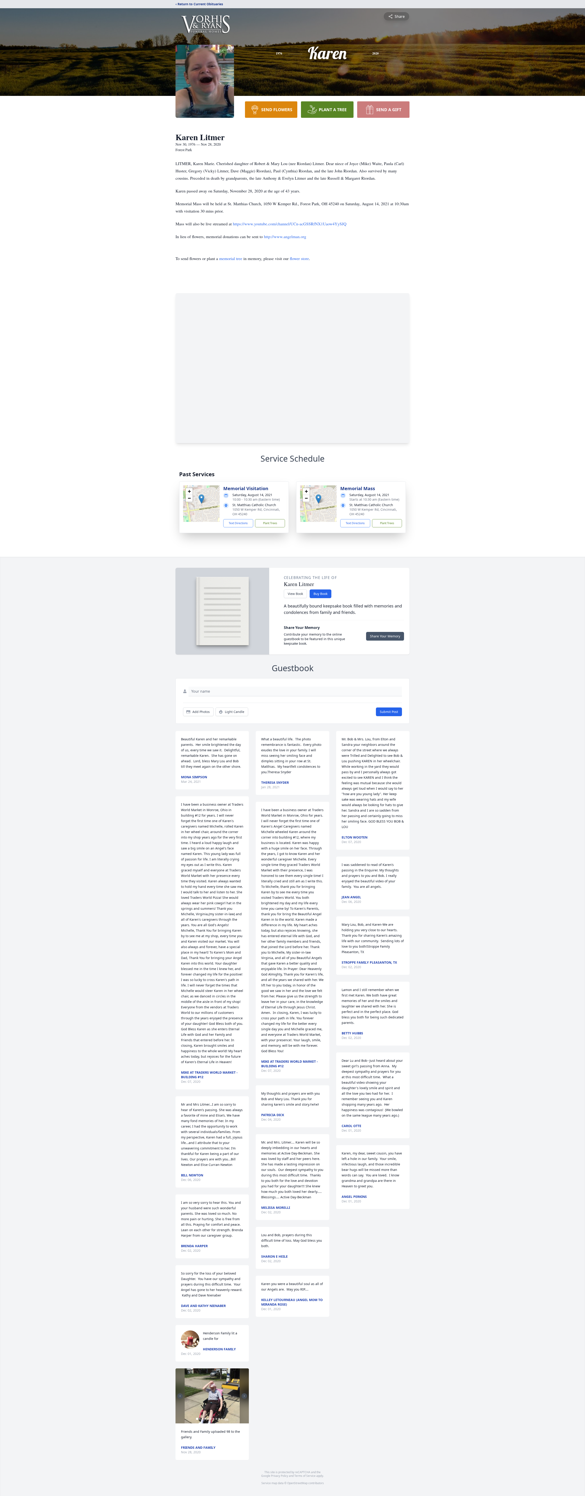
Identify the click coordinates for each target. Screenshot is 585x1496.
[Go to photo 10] (222, 1419)
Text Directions (238, 523)
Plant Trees (270, 523)
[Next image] (244, 1396)
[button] (201, 499)
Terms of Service (305, 1476)
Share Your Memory (385, 636)
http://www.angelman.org (285, 236)
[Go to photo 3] (202, 1419)
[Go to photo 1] (197, 1419)
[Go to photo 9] (219, 1419)
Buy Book (320, 594)
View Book (295, 594)
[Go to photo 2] (200, 1419)
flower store (299, 258)
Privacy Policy (279, 1476)
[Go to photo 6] (211, 1419)
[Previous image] (180, 1396)
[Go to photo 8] (216, 1419)
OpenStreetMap (297, 1483)
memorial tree (230, 258)
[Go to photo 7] (213, 1419)
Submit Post (389, 712)
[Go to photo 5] (208, 1419)
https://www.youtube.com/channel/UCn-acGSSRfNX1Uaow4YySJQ (289, 223)
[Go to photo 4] (205, 1419)
